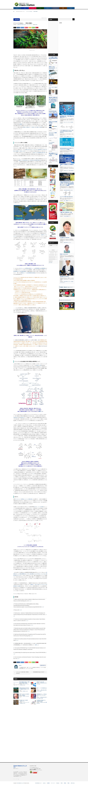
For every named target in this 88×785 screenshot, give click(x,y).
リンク (33, 473)
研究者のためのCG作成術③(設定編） (53, 122)
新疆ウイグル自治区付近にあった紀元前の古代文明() (30, 160)
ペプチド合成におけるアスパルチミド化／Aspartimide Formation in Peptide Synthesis (67, 131)
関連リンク (41, 411)
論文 (42, 698)
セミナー (67, 170)
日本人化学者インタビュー (67, 281)
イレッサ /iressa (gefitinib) (51, 143)
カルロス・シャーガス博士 (38, 506)
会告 (69, 170)
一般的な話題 (19, 24)
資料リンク (37, 644)
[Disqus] (30, 718)
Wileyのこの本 (38, 365)
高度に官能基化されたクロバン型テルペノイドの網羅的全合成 (53, 154)
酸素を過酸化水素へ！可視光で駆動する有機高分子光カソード (67, 117)
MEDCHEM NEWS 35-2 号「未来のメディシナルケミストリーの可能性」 (67, 149)
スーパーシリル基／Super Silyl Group (66, 196)
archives (65, 170)
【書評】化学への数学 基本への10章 (66, 212)
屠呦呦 (21, 124)
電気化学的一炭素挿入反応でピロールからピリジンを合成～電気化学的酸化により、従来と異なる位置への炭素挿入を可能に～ (53, 100)
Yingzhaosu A (15, 417)
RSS (18, 779)
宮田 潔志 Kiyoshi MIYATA (64, 276)
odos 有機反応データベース (68, 136)
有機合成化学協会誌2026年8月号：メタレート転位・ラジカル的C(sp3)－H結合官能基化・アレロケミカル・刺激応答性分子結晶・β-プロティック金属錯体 (67, 183)
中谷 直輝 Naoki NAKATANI (64, 237)
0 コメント (30, 24)
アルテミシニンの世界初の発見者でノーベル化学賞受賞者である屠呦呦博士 (33, 268)
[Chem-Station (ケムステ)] (24, 4)
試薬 (38, 703)
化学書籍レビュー (68, 216)
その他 (65, 216)
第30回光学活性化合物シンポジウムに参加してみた (53, 112)
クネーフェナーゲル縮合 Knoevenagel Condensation (53, 134)
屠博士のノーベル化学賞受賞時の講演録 (28, 272)
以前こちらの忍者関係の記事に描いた (39, 152)
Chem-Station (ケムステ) (20, 766)
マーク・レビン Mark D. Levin (53, 88)
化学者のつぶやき (23, 24)
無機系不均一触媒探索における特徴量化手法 (67, 165)
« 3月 (49, 262)
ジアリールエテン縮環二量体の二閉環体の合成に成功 (22, 673)
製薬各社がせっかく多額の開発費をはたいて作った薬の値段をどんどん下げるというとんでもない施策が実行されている (30, 574)
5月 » (51, 262)
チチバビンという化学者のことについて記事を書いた (24, 499)
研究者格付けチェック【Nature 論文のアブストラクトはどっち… (42, 695)
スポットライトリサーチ (67, 122)
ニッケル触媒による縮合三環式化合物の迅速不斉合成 (53, 58)
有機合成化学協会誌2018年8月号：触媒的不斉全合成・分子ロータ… (24, 689)
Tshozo (36, 24)
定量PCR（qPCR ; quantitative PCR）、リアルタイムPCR (53, 68)
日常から (40, 698)
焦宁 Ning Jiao (51, 78)
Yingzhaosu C (22, 417)
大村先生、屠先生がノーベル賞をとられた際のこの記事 (32, 127)
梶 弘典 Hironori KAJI (64, 254)
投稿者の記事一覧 (42, 665)
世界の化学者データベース (67, 242)
